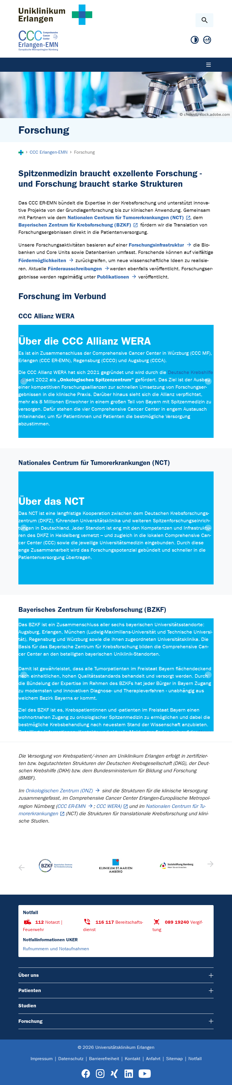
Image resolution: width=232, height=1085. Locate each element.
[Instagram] (100, 1074)
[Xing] (114, 1074)
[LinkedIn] (128, 1074)
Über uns (28, 975)
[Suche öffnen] (204, 20)
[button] (210, 866)
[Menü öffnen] (208, 65)
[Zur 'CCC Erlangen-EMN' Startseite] (81, 41)
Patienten (29, 990)
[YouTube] (145, 1074)
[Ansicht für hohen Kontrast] (195, 40)
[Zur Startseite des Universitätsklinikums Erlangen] (55, 15)
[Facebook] (85, 1074)
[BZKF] (55, 865)
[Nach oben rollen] (223, 1076)
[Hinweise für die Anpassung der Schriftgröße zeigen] (207, 40)
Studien (27, 1006)
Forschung (30, 1021)
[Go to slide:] (106, 430)
